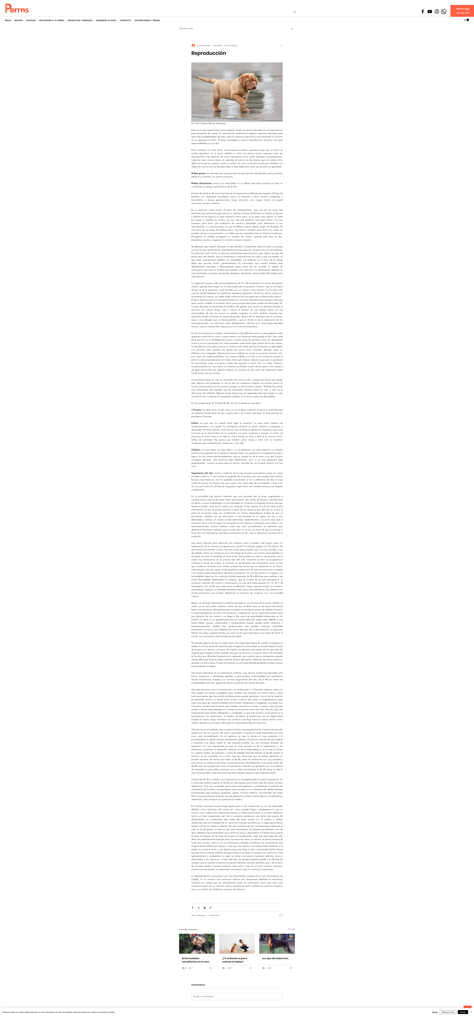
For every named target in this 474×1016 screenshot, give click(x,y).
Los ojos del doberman (275, 958)
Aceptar (463, 1012)
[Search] (294, 11)
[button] (467, 20)
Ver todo (291, 929)
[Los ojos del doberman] (277, 944)
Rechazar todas (448, 1012)
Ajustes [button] (435, 1012)
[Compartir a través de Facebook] (192, 907)
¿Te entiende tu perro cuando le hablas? (234, 960)
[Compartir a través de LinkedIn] (204, 907)
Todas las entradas (186, 28)
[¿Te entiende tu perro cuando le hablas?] (237, 944)
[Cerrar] (471, 1012)
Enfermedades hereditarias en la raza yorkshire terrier (195, 960)
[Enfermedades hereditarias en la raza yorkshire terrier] (197, 944)
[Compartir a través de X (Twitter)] (198, 907)
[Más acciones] (281, 45)
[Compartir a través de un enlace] (210, 907)
